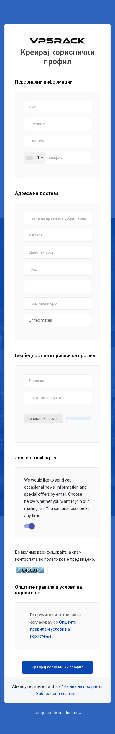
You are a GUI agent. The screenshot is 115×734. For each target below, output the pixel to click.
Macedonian (66, 712)
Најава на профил (81, 686)
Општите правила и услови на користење (53, 629)
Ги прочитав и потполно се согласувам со (56, 626)
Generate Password (43, 419)
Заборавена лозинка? (57, 693)
